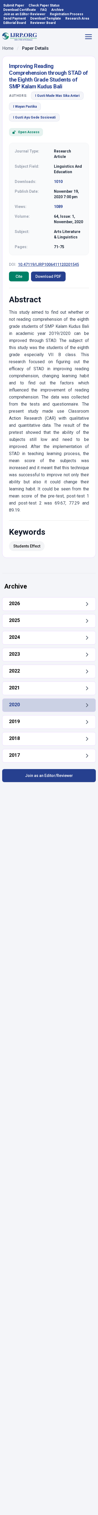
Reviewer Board (43, 23)
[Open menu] (90, 37)
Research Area (77, 18)
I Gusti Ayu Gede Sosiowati (34, 117)
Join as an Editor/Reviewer (49, 775)
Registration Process (66, 14)
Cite (19, 276)
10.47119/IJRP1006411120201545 (48, 264)
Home (8, 48)
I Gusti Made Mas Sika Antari (57, 96)
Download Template (45, 18)
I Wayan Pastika (25, 106)
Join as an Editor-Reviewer (24, 14)
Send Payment (14, 18)
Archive (57, 10)
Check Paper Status (44, 5)
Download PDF (48, 276)
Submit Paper (13, 5)
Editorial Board (14, 23)
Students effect (26, 546)
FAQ (43, 10)
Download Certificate (19, 10)
